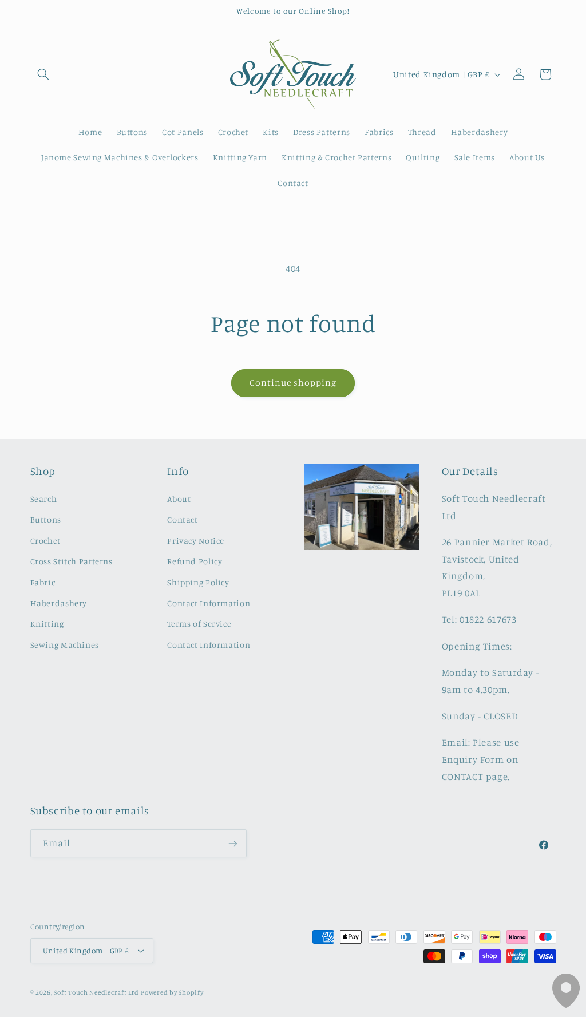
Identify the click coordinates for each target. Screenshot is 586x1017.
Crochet (45, 540)
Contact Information (208, 603)
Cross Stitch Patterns (71, 561)
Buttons (45, 519)
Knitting (47, 623)
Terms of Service (199, 623)
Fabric (43, 582)
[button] (43, 74)
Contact (182, 519)
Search (43, 499)
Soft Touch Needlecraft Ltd (96, 992)
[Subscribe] (232, 843)
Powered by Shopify (172, 992)
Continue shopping (293, 382)
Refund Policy (194, 561)
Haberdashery (59, 603)
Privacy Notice (195, 540)
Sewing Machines (64, 645)
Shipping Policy (198, 582)
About (179, 499)
